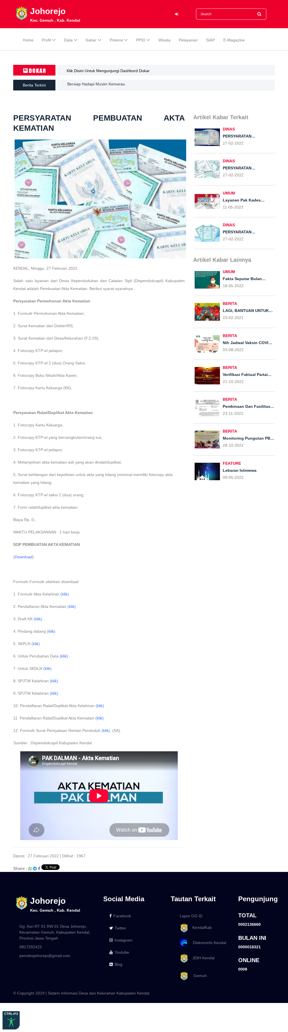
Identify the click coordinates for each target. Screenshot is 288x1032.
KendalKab (200, 927)
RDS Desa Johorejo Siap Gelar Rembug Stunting (110, 85)
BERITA (230, 303)
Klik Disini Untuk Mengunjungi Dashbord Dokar (108, 70)
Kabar (91, 40)
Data (68, 40)
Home (28, 40)
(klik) (64, 656)
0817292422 (30, 947)
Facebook (122, 916)
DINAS (229, 129)
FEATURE (232, 463)
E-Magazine (234, 40)
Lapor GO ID (191, 916)
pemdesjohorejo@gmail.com (44, 955)
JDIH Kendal (202, 958)
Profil (46, 40)
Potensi (116, 40)
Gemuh (198, 975)
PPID (140, 40)
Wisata (164, 40)
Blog (118, 964)
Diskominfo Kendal (208, 942)
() (64, 594)
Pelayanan (188, 40)
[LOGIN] (176, 14)
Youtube (121, 952)
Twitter (120, 928)
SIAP (210, 40)
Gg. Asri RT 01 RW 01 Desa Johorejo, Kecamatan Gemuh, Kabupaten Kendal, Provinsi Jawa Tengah (54, 932)
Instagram (123, 940)
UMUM (229, 193)
